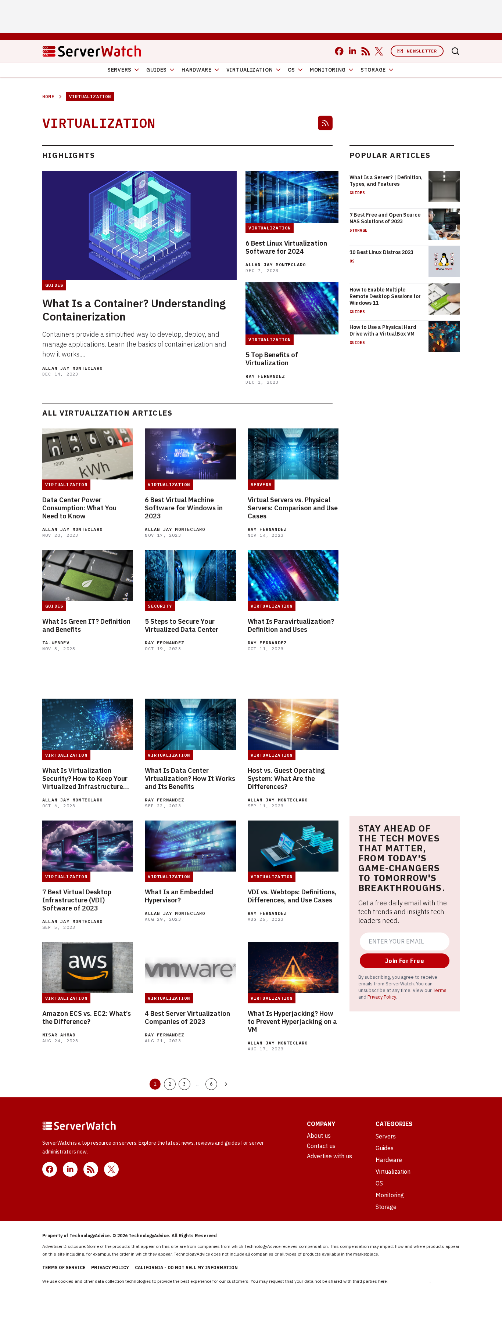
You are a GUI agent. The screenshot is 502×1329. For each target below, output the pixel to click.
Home (48, 96)
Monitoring (328, 69)
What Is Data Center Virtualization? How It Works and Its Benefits (190, 779)
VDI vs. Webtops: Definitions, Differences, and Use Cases (292, 896)
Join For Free (404, 960)
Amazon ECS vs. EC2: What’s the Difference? (86, 1018)
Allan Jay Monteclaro (72, 368)
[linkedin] (352, 51)
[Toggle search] (455, 51)
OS (291, 69)
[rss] (365, 51)
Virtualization (249, 69)
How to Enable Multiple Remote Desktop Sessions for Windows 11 (385, 296)
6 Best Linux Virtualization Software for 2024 (286, 247)
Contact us (321, 1146)
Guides (156, 69)
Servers (119, 69)
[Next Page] (226, 1084)
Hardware (197, 69)
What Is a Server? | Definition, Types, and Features (386, 180)
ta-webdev (55, 642)
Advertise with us (329, 1156)
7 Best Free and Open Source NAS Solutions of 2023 (384, 218)
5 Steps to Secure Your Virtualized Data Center (181, 626)
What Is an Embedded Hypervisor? (179, 896)
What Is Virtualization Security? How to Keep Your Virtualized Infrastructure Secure (85, 779)
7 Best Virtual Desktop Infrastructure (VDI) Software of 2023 (76, 900)
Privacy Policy (381, 997)
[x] (378, 51)
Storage (373, 69)
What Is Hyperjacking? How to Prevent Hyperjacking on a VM (292, 1022)
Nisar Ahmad (58, 1035)
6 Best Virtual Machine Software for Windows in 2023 (184, 508)
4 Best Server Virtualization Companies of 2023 (187, 1018)
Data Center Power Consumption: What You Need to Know (79, 508)
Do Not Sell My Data (409, 1281)
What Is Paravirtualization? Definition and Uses (291, 626)
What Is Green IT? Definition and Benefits (86, 626)
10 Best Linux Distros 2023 (381, 252)
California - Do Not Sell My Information (186, 1267)
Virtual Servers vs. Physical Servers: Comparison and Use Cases (293, 508)
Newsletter (422, 51)
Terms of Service (63, 1267)
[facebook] (339, 51)
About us (319, 1135)
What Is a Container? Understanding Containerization (134, 310)
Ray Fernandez (265, 376)
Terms (440, 990)
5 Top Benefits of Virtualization (271, 359)
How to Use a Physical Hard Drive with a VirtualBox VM (382, 330)
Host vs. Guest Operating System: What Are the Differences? (286, 779)
